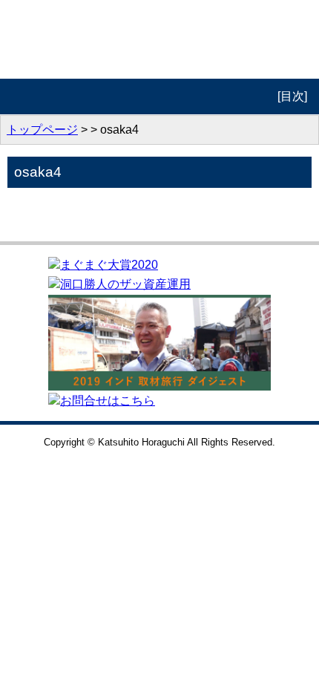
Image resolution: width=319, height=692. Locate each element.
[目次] (292, 96)
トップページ (42, 129)
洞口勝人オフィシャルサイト (159, 39)
